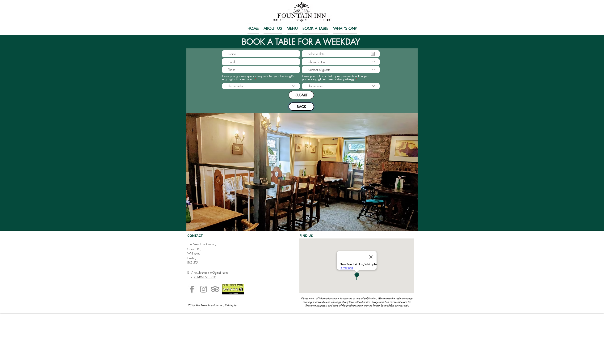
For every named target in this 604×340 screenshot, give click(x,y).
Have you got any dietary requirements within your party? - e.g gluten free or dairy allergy (335, 78)
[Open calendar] (373, 54)
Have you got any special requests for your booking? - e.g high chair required (258, 78)
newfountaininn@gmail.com (211, 272)
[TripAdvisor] (215, 289)
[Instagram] (203, 289)
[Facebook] (192, 289)
